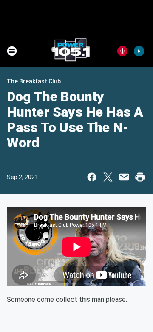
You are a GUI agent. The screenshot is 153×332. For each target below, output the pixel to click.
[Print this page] (140, 177)
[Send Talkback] (122, 51)
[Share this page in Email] (124, 177)
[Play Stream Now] (139, 51)
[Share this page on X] (108, 177)
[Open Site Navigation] (12, 51)
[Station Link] (71, 51)
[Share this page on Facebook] (92, 177)
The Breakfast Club (34, 81)
